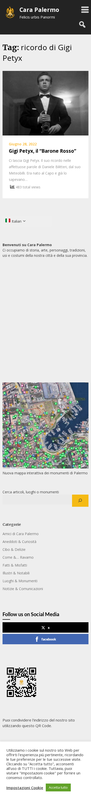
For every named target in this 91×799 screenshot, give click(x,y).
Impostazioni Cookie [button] (24, 787)
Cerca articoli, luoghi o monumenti (31, 492)
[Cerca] (80, 501)
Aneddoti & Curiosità (19, 541)
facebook (48, 639)
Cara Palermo (39, 10)
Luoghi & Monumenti (20, 580)
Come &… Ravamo (18, 557)
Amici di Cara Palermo (21, 533)
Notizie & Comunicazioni (23, 588)
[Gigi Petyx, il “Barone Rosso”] (45, 102)
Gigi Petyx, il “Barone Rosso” (42, 151)
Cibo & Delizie (14, 549)
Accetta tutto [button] (58, 787)
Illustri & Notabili (16, 573)
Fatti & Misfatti (15, 565)
